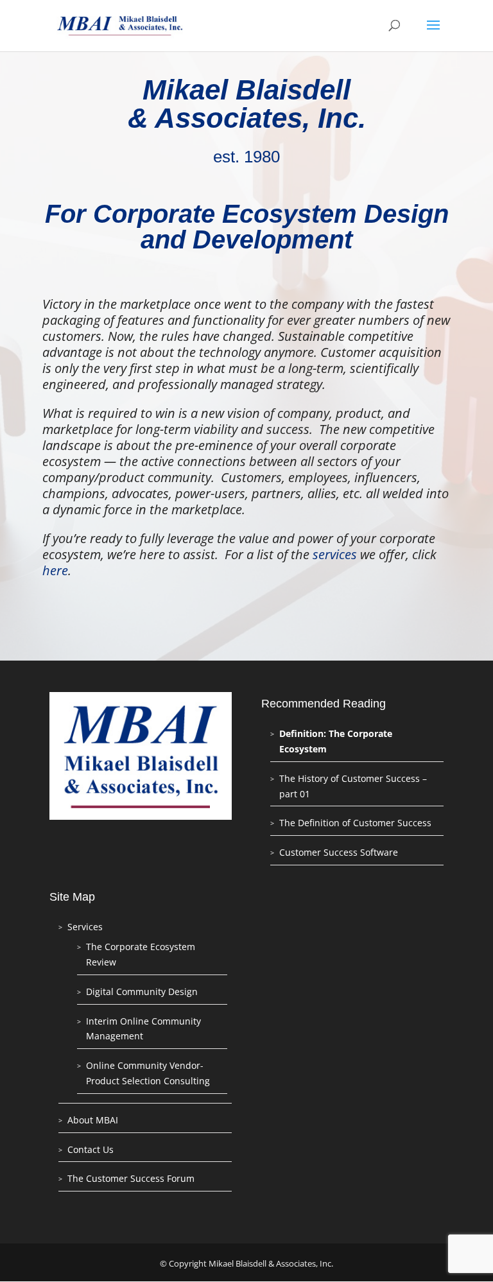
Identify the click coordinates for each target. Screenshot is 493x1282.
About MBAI (92, 1120)
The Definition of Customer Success (355, 823)
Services (85, 927)
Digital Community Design (142, 991)
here (55, 570)
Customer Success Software (338, 852)
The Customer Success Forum (131, 1178)
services (335, 554)
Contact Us (90, 1149)
